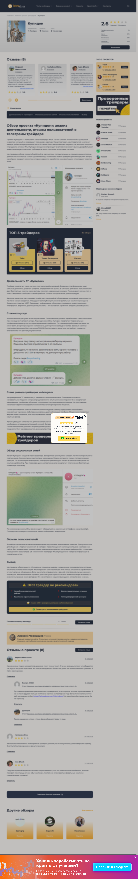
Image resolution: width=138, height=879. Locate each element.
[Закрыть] (135, 857)
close (84, 415)
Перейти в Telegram (112, 867)
